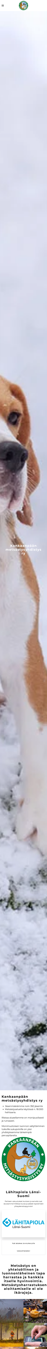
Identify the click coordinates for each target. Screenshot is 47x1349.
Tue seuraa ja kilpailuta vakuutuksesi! (23, 1247)
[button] (3, 5)
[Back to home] (23, 5)
